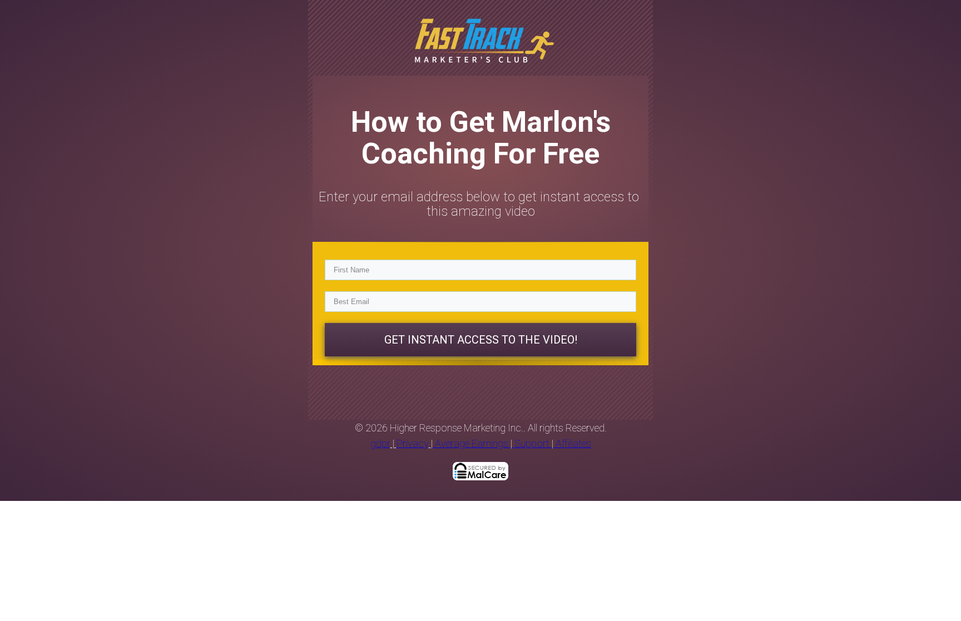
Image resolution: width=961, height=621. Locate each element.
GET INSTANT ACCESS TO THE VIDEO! (480, 339)
